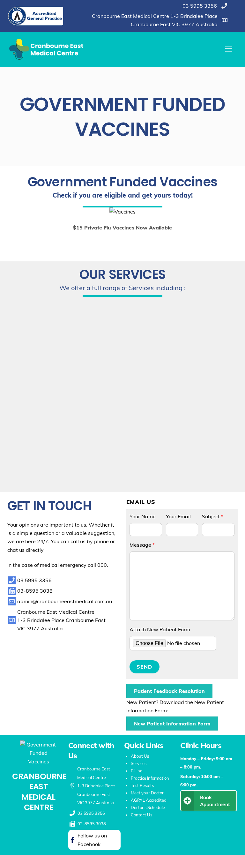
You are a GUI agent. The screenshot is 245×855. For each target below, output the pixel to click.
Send (144, 667)
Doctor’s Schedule (148, 807)
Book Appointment (215, 800)
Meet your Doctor (147, 792)
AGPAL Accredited (149, 800)
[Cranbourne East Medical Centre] (47, 59)
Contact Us (141, 814)
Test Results (142, 785)
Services (138, 763)
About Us (140, 756)
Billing (137, 770)
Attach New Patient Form (160, 629)
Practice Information (150, 778)
